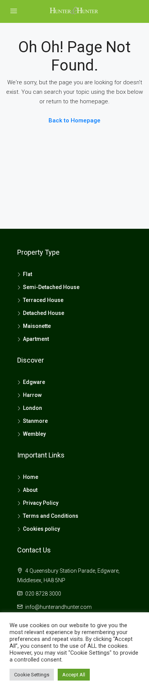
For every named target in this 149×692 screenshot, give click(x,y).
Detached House (43, 313)
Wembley (34, 434)
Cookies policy (41, 529)
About (30, 490)
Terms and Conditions (50, 516)
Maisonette (37, 326)
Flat (27, 274)
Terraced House (43, 300)
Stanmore (35, 421)
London (32, 408)
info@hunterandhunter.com (58, 607)
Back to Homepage (74, 120)
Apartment (36, 339)
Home (30, 477)
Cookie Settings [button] (31, 675)
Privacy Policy (40, 503)
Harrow (32, 395)
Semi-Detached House (51, 287)
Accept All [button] (73, 675)
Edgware (34, 382)
